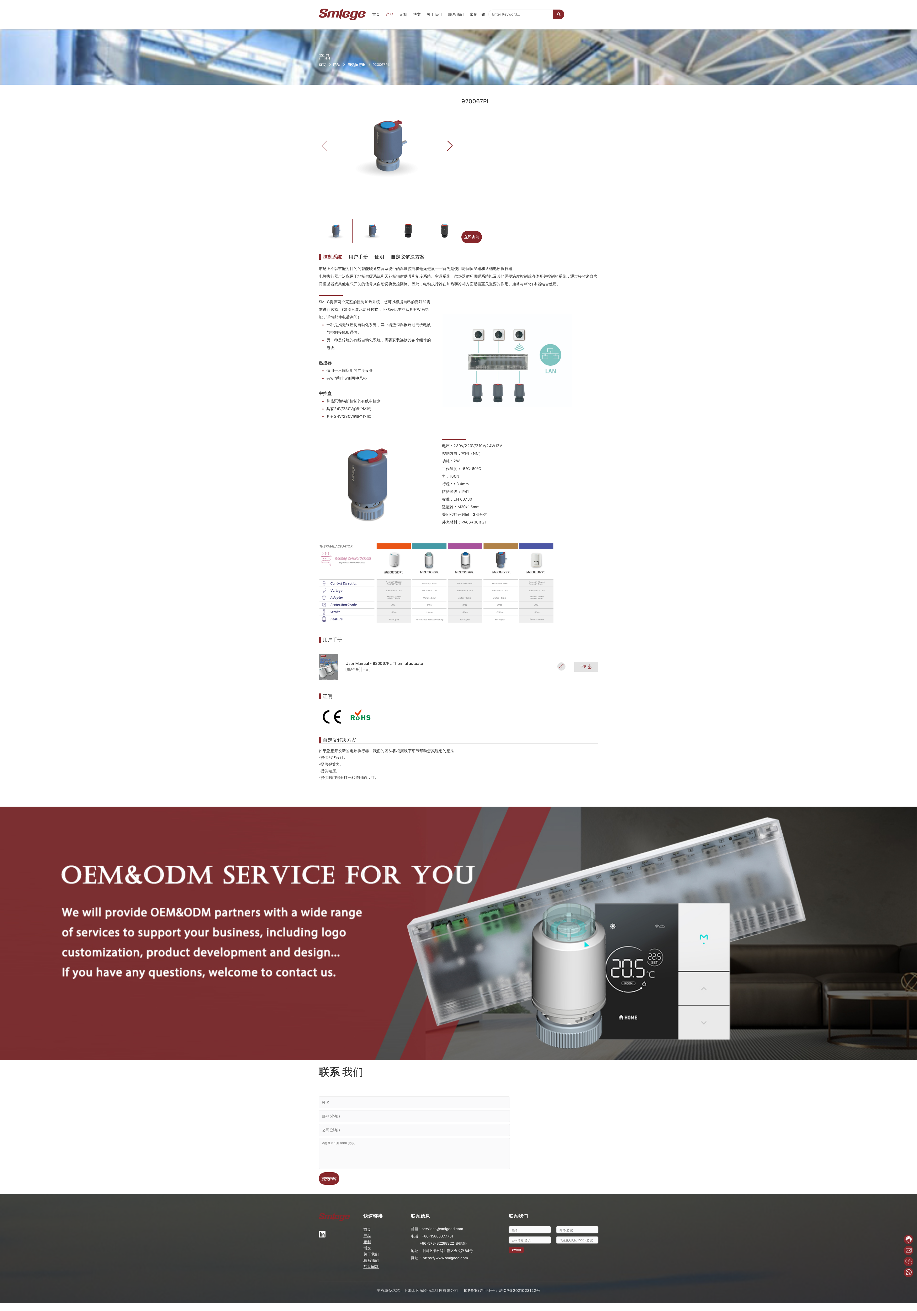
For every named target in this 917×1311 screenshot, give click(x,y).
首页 (376, 14)
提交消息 (516, 1249)
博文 (417, 14)
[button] (450, 146)
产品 (390, 14)
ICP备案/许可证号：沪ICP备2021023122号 (502, 1290)
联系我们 (456, 14)
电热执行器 (356, 64)
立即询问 (471, 237)
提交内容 (329, 1178)
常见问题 (477, 14)
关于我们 (435, 14)
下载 (584, 666)
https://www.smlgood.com (445, 1258)
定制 (403, 14)
